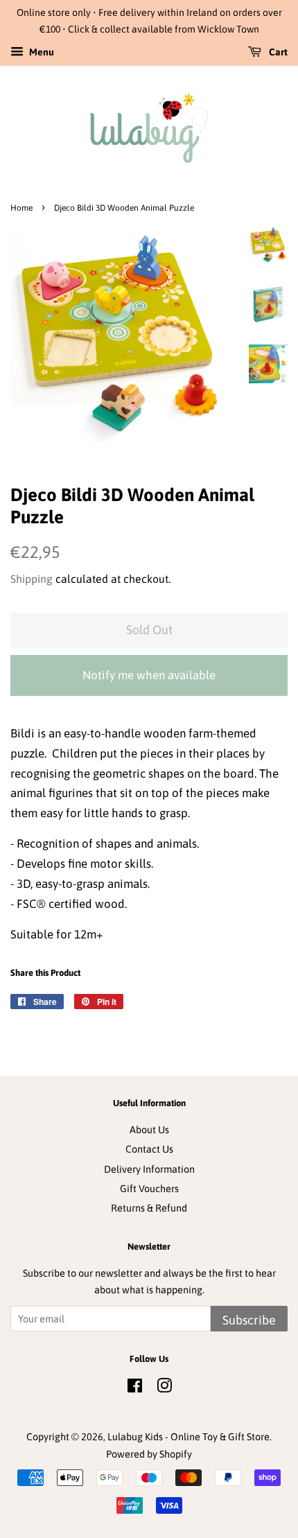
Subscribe (249, 1320)
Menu (40, 52)
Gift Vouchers (149, 1188)
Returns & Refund (149, 1208)
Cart (277, 52)
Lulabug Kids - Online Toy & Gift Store (188, 1436)
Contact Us (149, 1149)
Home (21, 208)
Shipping (31, 579)
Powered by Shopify (149, 1454)
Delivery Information (149, 1169)
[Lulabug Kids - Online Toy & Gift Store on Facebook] (135, 1388)
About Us (149, 1129)
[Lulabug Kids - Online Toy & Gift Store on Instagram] (164, 1388)
